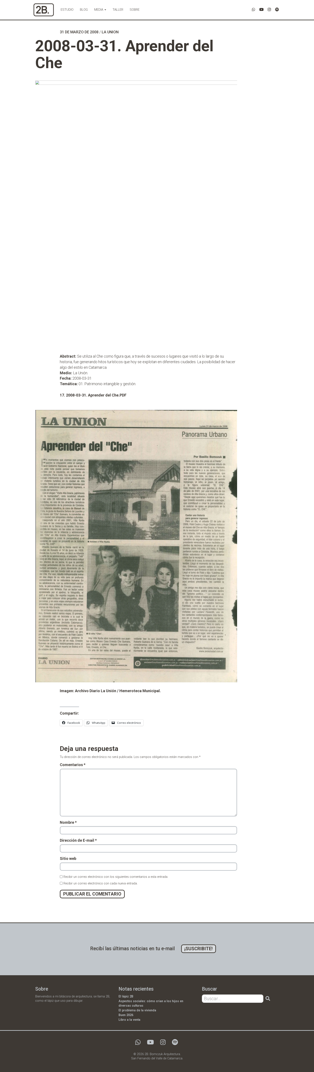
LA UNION (110, 32)
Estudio (67, 10)
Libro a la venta (129, 1020)
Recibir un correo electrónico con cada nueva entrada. (100, 883)
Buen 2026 (126, 1015)
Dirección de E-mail (78, 840)
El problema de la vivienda (137, 1010)
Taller (118, 10)
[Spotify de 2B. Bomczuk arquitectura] (277, 9)
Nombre (68, 822)
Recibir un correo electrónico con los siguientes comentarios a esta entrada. (115, 877)
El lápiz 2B (126, 996)
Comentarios (72, 764)
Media (99, 10)
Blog (84, 10)
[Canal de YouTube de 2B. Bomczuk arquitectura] (261, 9)
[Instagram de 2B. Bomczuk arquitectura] (269, 9)
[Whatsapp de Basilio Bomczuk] (253, 9)
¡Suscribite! (198, 948)
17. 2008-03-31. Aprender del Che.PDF (93, 395)
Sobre (134, 10)
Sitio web (68, 858)
